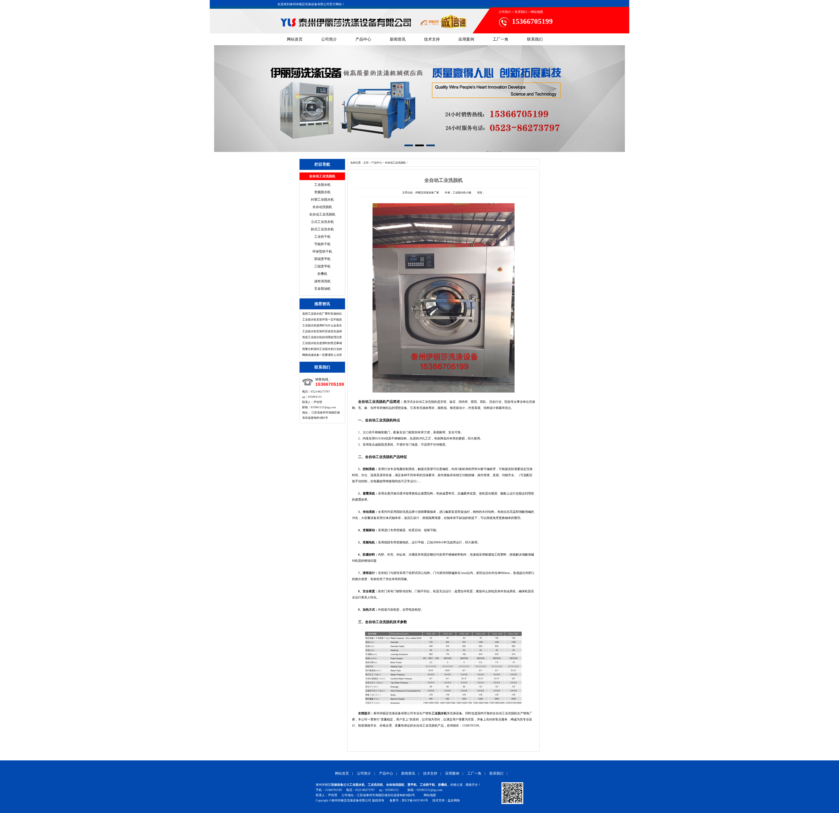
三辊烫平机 (322, 266)
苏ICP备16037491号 (415, 800)
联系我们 (521, 12)
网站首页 (295, 39)
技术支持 (432, 39)
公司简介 (505, 12)
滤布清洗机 (322, 281)
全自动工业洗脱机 (322, 214)
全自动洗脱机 (322, 207)
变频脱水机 (322, 192)
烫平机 (412, 784)
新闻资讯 (398, 39)
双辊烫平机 (322, 259)
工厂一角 (500, 39)
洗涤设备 (337, 784)
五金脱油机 (322, 288)
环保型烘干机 (322, 251)
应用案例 (466, 39)
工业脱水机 (322, 184)
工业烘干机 (322, 236)
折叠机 (322, 274)
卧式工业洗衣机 (322, 229)
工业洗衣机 (375, 784)
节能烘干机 (322, 244)
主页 (366, 162)
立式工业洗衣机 (322, 222)
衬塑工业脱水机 (322, 199)
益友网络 (454, 800)
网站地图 (537, 12)
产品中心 (363, 39)
